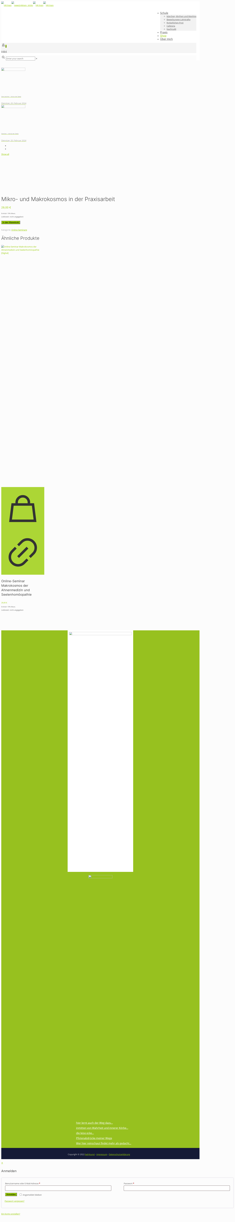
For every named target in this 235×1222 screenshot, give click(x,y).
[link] (36, 58)
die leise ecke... (85, 1133)
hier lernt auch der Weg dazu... (94, 1123)
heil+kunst (90, 1154)
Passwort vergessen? (14, 1201)
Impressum (101, 1154)
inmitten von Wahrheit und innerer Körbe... (102, 1128)
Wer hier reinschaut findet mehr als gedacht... (103, 1143)
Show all (5, 154)
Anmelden (11, 1194)
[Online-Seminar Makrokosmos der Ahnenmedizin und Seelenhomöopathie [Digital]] (22, 365)
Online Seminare (19, 229)
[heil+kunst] (27, 5)
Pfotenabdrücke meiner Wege (94, 1138)
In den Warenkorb (11, 222)
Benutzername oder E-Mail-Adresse (22, 1183)
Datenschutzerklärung (119, 1154)
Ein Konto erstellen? (10, 1213)
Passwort (129, 1183)
